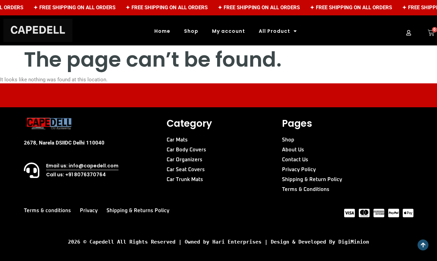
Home (162, 31)
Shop (191, 31)
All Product (274, 31)
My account (228, 31)
